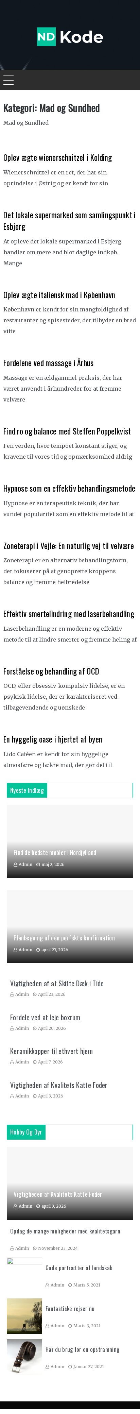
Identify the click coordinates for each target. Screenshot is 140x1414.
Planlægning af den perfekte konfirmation (64, 937)
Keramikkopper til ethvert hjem (51, 1051)
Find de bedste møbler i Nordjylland (55, 852)
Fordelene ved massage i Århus (48, 363)
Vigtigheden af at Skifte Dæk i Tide (57, 983)
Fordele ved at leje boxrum (45, 1017)
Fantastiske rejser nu (70, 1308)
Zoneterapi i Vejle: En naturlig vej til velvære (68, 545)
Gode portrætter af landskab (79, 1267)
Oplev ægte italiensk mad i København (59, 295)
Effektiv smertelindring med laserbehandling (68, 613)
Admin (25, 864)
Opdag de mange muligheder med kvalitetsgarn (65, 1231)
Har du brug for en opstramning (82, 1349)
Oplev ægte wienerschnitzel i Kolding (57, 157)
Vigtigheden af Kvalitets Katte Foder (59, 1085)
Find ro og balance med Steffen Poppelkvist (67, 431)
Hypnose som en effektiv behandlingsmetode (69, 488)
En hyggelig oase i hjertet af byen (52, 739)
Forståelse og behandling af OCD (51, 671)
